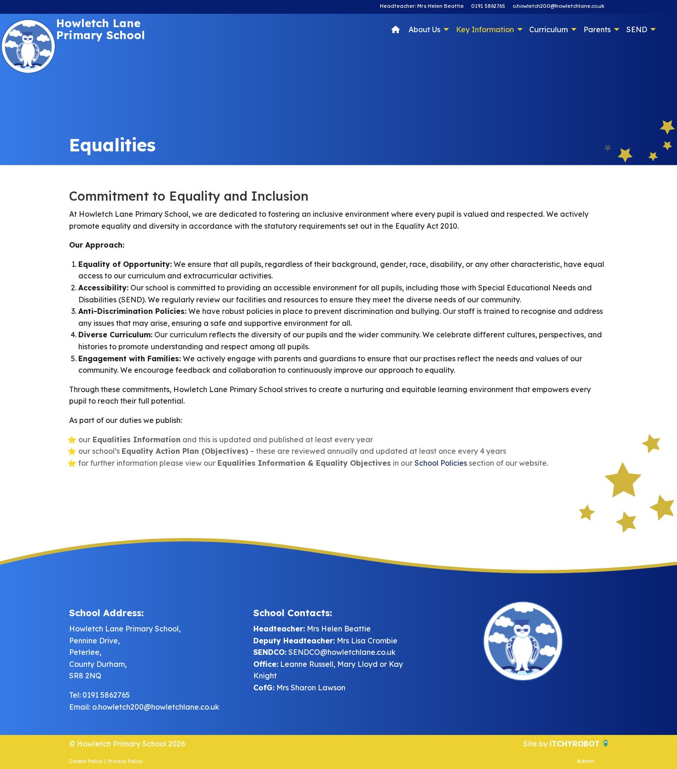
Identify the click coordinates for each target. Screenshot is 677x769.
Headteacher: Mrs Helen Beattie (422, 6)
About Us (424, 29)
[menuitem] (395, 29)
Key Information (485, 29)
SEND (636, 29)
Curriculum (548, 29)
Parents (597, 29)
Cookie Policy (86, 761)
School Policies (440, 463)
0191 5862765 (488, 6)
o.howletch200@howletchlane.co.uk (558, 6)
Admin (585, 761)
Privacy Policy (125, 761)
